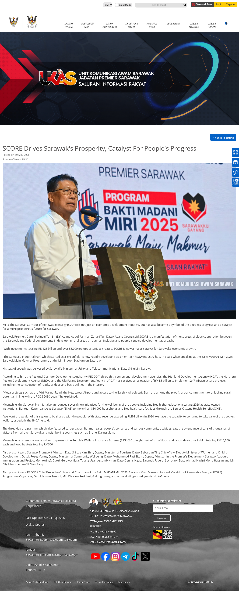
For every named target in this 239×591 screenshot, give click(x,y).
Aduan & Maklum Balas (37, 582)
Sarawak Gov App (161, 526)
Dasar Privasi (83, 582)
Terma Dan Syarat (104, 582)
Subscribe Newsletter (167, 501)
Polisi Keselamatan (63, 582)
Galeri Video (212, 25)
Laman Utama (68, 25)
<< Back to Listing (223, 137)
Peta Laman (124, 582)
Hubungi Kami (151, 25)
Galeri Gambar (194, 25)
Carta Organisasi (109, 25)
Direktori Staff (131, 25)
